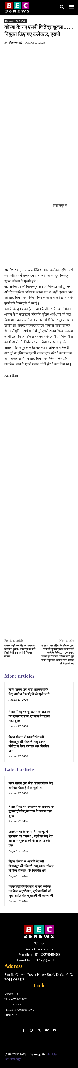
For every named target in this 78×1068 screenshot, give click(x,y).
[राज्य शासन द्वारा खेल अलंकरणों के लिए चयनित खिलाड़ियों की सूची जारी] (61, 694)
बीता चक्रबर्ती (15, 42)
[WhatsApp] (52, 52)
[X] (32, 52)
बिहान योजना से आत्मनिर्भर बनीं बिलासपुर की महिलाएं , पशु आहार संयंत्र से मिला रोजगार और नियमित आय (31, 866)
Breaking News (15, 21)
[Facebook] (22, 52)
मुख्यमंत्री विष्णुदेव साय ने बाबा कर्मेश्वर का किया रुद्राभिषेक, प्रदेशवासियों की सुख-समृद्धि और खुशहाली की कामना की (31, 891)
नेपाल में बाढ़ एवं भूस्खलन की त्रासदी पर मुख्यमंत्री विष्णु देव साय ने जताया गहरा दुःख (29, 716)
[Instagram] (31, 1030)
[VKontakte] (46, 1030)
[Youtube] (54, 1030)
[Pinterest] (42, 52)
